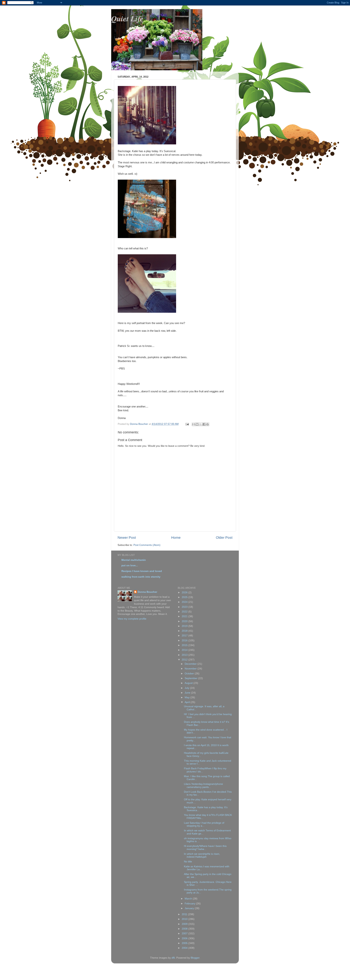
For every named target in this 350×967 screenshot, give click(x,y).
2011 (185, 914)
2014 (185, 650)
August (189, 683)
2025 (185, 597)
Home (176, 537)
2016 (185, 640)
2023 (185, 607)
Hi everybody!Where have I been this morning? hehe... (205, 847)
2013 (185, 655)
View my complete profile (132, 618)
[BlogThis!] (197, 424)
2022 (185, 611)
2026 (185, 592)
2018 (185, 630)
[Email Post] (187, 424)
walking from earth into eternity (140, 576)
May (187, 697)
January (190, 908)
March (189, 898)
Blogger (195, 957)
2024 (185, 602)
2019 (185, 626)
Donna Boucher (147, 592)
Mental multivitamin (133, 560)
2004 (185, 948)
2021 (185, 616)
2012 (185, 659)
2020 (185, 621)
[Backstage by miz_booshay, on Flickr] (147, 237)
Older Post (224, 537)
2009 (185, 924)
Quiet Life (127, 18)
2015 (185, 645)
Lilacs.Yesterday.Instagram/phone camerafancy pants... (203, 785)
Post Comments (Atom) (146, 545)
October (190, 673)
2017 (185, 635)
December (191, 663)
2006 (185, 938)
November (191, 668)
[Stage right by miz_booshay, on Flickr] (147, 143)
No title (188, 861)
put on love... (129, 565)
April (187, 702)
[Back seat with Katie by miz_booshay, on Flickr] (147, 311)
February (190, 903)
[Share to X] (200, 424)
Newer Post (127, 537)
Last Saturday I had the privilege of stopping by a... (204, 824)
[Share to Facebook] (204, 424)
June (188, 692)
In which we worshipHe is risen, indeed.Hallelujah (202, 855)
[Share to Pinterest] (207, 424)
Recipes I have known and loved (141, 571)
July (187, 688)
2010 (185, 919)
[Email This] (193, 424)
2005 (185, 943)
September (191, 678)
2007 (185, 933)
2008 (185, 928)
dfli (173, 957)
